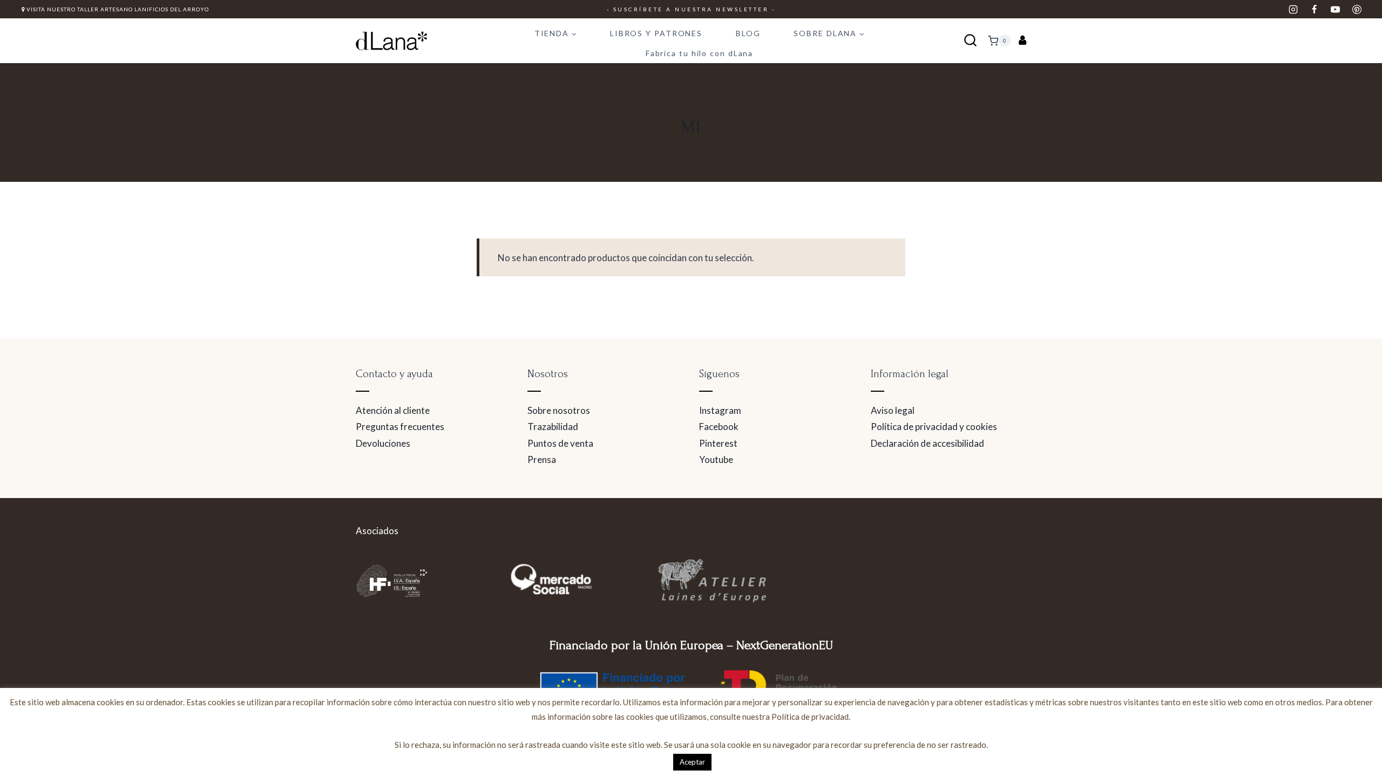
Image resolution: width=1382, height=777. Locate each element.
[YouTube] (1335, 9)
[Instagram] (1293, 9)
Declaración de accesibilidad (927, 443)
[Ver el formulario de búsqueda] (970, 41)
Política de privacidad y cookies (934, 426)
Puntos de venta (560, 443)
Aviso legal (892, 410)
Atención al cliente (393, 410)
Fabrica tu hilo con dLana (700, 53)
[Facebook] (1314, 9)
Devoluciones (383, 443)
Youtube (716, 459)
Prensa (541, 459)
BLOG (748, 33)
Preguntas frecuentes (400, 426)
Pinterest (718, 443)
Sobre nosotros (558, 410)
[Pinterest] (1356, 9)
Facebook (719, 426)
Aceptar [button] (692, 762)
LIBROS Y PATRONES (656, 33)
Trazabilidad (552, 426)
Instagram (720, 410)
